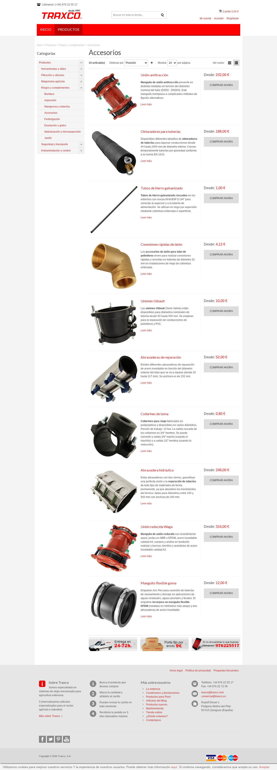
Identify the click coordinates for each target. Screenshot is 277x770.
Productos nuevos (156, 704)
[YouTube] (66, 739)
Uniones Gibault (153, 301)
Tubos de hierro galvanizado (162, 188)
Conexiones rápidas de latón (161, 244)
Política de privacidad (198, 670)
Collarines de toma (154, 414)
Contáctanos (153, 720)
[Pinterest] (58, 739)
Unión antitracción (154, 75)
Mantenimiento (155, 708)
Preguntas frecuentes (226, 670)
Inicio (39, 45)
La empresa (153, 688)
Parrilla (229, 63)
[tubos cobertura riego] (114, 210)
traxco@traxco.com (212, 692)
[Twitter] (50, 739)
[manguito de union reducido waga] (114, 548)
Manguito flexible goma (158, 583)
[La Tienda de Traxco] (62, 15)
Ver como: (218, 62)
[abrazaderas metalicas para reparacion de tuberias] (114, 492)
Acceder (219, 18)
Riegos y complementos (72, 45)
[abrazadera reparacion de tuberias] (114, 379)
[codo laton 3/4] (114, 266)
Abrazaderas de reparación (161, 357)
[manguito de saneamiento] (114, 605)
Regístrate (233, 18)
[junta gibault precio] (114, 322)
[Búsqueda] (162, 15)
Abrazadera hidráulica (157, 470)
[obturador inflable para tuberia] (114, 153)
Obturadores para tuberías (160, 131)
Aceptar (264, 767)
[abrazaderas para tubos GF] (114, 96)
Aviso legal (176, 670)
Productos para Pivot (158, 696)
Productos (50, 45)
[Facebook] (42, 739)
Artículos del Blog (156, 700)
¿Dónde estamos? (157, 716)
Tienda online (154, 712)
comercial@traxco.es (213, 696)
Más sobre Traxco (49, 716)
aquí (174, 767)
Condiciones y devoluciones (162, 692)
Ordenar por (116, 62)
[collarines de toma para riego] (114, 435)
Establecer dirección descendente (151, 63)
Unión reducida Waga (156, 527)
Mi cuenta (205, 18)
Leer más (146, 104)
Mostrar (162, 62)
